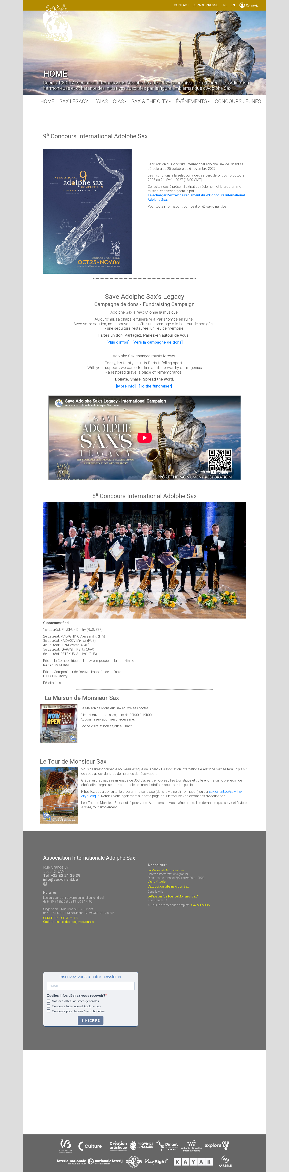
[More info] (126, 386)
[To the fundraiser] (155, 386)
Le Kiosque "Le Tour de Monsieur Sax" (173, 896)
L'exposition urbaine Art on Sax (168, 886)
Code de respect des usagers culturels (68, 921)
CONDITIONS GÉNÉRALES (60, 918)
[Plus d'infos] (117, 342)
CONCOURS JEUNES (238, 101)
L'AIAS (101, 101)
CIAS (118, 101)
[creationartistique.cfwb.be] (118, 1146)
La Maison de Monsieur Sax (166, 870)
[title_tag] (65, 1146)
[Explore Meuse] (217, 1146)
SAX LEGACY (73, 101)
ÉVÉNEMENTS (191, 101)
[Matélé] (225, 1161)
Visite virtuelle (156, 881)
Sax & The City (200, 905)
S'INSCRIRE (90, 1020)
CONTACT (181, 5)
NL (225, 5)
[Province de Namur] (141, 1146)
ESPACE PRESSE (205, 5)
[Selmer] (133, 1161)
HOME (47, 101)
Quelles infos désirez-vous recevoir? (76, 995)
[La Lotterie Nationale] (90, 1161)
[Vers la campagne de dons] (157, 342)
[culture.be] (91, 1146)
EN (233, 5)
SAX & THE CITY (149, 101)
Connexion (252, 5)
